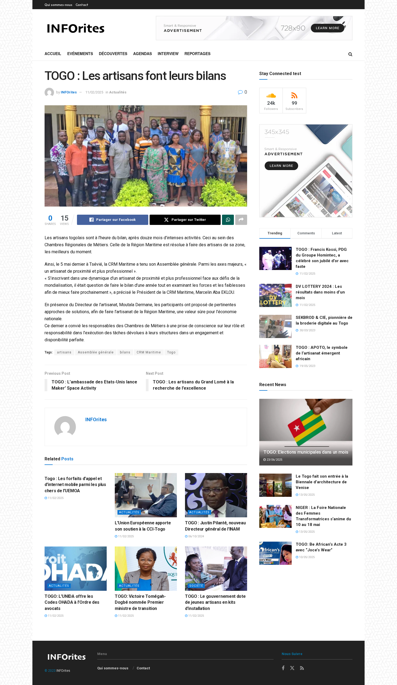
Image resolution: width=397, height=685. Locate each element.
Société (196, 586)
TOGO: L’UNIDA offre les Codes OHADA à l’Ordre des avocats (72, 602)
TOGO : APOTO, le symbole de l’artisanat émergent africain (322, 353)
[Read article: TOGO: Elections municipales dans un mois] (305, 432)
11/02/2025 (94, 92)
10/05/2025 (306, 557)
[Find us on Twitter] (292, 668)
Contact (82, 4)
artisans (64, 352)
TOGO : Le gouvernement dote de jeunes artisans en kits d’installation (215, 602)
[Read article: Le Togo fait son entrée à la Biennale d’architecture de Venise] (275, 485)
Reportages (197, 53)
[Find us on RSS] (302, 668)
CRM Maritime (149, 352)
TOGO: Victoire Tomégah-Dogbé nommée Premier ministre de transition (140, 602)
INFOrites (69, 92)
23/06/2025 (274, 459)
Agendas (142, 53)
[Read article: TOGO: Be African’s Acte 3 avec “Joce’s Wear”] (275, 553)
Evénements (80, 53)
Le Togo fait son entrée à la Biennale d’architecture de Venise (322, 482)
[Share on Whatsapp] (228, 220)
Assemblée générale (96, 352)
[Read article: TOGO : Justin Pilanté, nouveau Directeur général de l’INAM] (216, 495)
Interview (168, 53)
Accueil (53, 53)
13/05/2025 (306, 495)
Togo (171, 352)
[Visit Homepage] (75, 28)
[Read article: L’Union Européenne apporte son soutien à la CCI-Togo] (146, 495)
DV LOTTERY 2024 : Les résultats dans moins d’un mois (320, 292)
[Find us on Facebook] (283, 668)
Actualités (117, 92)
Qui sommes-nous (58, 4)
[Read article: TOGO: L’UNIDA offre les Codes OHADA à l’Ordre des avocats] (76, 568)
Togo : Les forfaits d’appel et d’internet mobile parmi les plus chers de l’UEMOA (75, 484)
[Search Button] (350, 53)
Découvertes (113, 53)
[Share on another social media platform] (241, 220)
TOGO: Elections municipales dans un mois (305, 452)
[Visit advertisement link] (254, 28)
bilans (125, 352)
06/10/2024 (195, 536)
